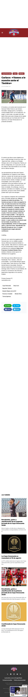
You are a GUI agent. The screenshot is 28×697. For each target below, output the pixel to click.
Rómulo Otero (18, 293)
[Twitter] (7, 674)
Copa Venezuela (6, 73)
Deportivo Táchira (7, 288)
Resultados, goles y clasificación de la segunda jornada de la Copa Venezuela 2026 (12, 522)
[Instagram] (14, 674)
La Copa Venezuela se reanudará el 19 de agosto (11, 557)
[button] (2, 33)
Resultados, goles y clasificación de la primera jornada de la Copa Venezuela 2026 (12, 591)
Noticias (21, 73)
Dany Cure (16, 285)
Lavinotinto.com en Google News (13, 678)
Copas (15, 73)
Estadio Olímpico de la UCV (9, 291)
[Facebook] (11, 674)
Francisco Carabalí (7, 293)
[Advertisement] (14, 14)
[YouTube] (17, 674)
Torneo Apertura (6, 296)
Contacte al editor (7, 680)
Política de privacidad (19, 680)
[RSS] (20, 674)
